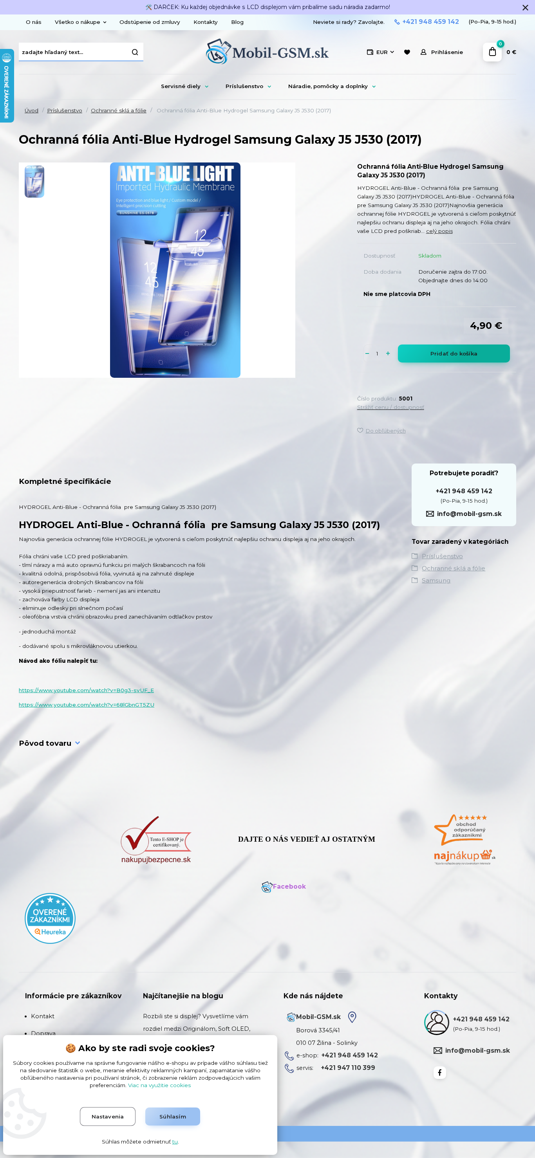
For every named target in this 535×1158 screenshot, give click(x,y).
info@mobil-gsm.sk (469, 514)
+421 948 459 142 (431, 21)
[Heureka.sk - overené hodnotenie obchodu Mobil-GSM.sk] (50, 918)
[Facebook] (440, 1072)
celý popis (439, 231)
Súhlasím (172, 1116)
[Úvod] (267, 52)
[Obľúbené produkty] (406, 52)
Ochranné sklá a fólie (118, 110)
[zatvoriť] (525, 8)
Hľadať (135, 52)
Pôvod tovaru (45, 743)
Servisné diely (181, 86)
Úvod (31, 110)
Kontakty (205, 22)
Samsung (436, 580)
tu (175, 1141)
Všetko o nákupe (77, 22)
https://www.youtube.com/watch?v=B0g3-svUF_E (86, 690)
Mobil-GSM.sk (318, 1017)
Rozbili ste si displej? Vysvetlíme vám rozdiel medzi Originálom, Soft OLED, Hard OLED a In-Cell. (196, 1029)
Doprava (43, 1033)
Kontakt (42, 1016)
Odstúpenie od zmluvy (149, 22)
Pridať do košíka (453, 353)
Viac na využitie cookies (159, 1085)
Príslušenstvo (244, 86)
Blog (237, 22)
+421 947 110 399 (348, 1067)
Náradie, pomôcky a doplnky (328, 86)
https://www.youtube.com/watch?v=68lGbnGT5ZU (86, 705)
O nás (34, 22)
